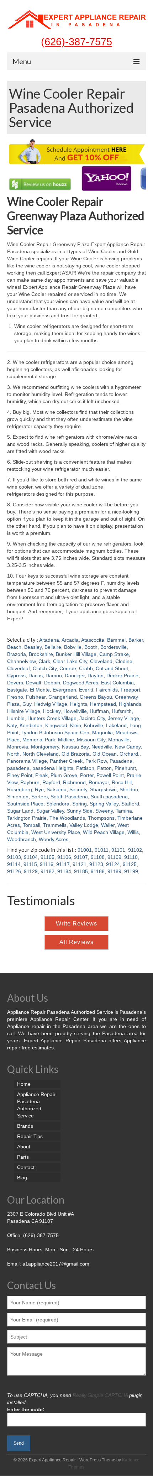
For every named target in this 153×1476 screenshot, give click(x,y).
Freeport (130, 690)
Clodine (123, 661)
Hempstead (103, 704)
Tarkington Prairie (27, 818)
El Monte (40, 690)
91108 (98, 857)
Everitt (86, 690)
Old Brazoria (76, 754)
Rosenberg (19, 789)
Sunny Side (80, 811)
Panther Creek (66, 761)
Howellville (75, 711)
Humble (16, 718)
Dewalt (33, 682)
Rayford (51, 782)
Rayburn (29, 782)
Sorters (39, 796)
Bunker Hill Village (76, 654)
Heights (78, 704)
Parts (23, 1157)
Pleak (41, 775)
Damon (54, 675)
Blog (22, 1177)
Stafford (130, 804)
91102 (135, 850)
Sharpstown (103, 789)
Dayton (96, 675)
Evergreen (64, 690)
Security (78, 789)
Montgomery (45, 747)
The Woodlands (67, 818)
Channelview (21, 661)
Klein (75, 725)
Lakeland (116, 725)
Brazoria (16, 654)
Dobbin (52, 682)
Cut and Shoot (112, 668)
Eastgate (17, 690)
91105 (47, 857)
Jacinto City (92, 718)
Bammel (116, 640)
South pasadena (109, 796)
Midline (66, 739)
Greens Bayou (96, 697)
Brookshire (41, 654)
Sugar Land (20, 811)
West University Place (55, 832)
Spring (79, 804)
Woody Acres (53, 839)
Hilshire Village (23, 711)
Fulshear (36, 697)
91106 (64, 857)
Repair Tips (30, 1136)
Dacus (35, 675)
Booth (90, 647)
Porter (87, 775)
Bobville (72, 647)
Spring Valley (104, 804)
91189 (114, 871)
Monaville (119, 739)
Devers (15, 682)
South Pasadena (69, 796)
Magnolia (102, 732)
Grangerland (62, 697)
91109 (114, 857)
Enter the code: (25, 1409)
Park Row (96, 761)
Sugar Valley (50, 811)
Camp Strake (114, 654)
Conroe (67, 668)
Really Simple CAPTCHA (100, 1395)
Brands (25, 1126)
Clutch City (45, 668)
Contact (26, 1167)
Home (24, 1084)
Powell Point (110, 775)
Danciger (75, 675)
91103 (14, 857)
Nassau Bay (75, 747)
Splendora (57, 804)
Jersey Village (123, 718)
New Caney (128, 747)
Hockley (51, 711)
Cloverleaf (18, 668)
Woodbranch (21, 839)
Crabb (86, 668)
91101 (118, 850)
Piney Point (19, 775)
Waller (108, 825)
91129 (31, 871)
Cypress (16, 675)
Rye (39, 789)
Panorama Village (27, 761)
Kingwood (56, 725)
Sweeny (104, 811)
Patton (104, 768)
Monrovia (17, 747)
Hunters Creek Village (51, 718)
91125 (130, 864)
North (13, 754)
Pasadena (121, 761)
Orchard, (129, 754)
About (23, 1146)
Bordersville (113, 647)
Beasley (33, 647)
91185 (81, 871)
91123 (96, 864)
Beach (14, 647)
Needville (101, 747)
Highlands (130, 704)
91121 (79, 864)
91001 (85, 850)
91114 (14, 864)
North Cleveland (40, 754)
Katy (12, 725)
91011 (102, 850)
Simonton (17, 796)
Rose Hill (122, 782)
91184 (64, 871)
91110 (131, 857)
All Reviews (76, 942)
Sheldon (129, 789)
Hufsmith (122, 711)
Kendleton (31, 725)
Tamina (124, 811)
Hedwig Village (50, 704)
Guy (26, 704)
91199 (131, 871)
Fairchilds (107, 690)
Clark (44, 661)
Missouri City (91, 739)
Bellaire (52, 647)
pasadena (18, 768)
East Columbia (117, 682)
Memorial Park (38, 739)
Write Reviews (76, 923)
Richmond (74, 782)
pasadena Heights (52, 768)
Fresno (15, 697)
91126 (14, 871)
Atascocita (92, 640)
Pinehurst (125, 768)
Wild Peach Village (104, 832)
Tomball (31, 825)
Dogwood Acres (80, 682)
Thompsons (101, 818)
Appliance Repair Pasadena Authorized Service (36, 1104)
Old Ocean (105, 754)
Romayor (99, 782)
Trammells (55, 825)
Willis (133, 832)
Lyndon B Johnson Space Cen (55, 732)
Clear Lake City (70, 661)
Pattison (85, 768)
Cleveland (101, 661)
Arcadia (70, 640)
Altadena (49, 640)
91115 (30, 864)
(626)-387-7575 (76, 41)
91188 (98, 871)
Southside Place (25, 804)
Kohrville (93, 725)
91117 (63, 864)
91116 (46, 864)
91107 (81, 857)
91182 (47, 871)
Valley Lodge (83, 825)
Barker (135, 640)
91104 (31, 857)
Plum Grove (64, 775)
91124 (113, 864)
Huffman (99, 711)
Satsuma (57, 789)
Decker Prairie (122, 675)
